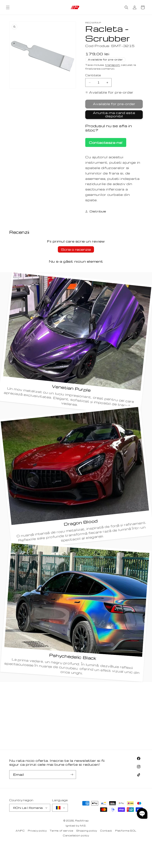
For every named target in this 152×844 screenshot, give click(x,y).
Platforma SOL (125, 830)
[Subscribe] (72, 774)
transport (112, 64)
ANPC (20, 830)
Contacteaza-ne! (106, 142)
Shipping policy (86, 830)
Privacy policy (37, 830)
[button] (8, 7)
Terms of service (61, 830)
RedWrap (82, 820)
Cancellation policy (76, 835)
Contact (106, 830)
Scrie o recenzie (76, 249)
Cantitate (93, 75)
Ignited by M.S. (76, 825)
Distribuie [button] (98, 211)
